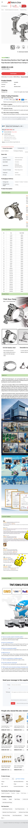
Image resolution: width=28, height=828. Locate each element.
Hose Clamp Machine (17, 815)
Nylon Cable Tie (4, 786)
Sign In (3, 142)
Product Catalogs (20, 778)
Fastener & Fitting (23, 9)
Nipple (10, 799)
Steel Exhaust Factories (7, 809)
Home (2, 9)
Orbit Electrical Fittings (7, 802)
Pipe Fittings (17, 799)
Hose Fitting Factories (19, 809)
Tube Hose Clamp (6, 815)
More (2, 818)
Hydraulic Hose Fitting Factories (9, 812)
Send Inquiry (13, 73)
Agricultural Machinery (18, 781)
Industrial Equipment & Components (11, 9)
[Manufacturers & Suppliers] (14, 2)
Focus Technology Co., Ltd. (17, 822)
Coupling (4, 799)
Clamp (2, 781)
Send (13, 703)
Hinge (15, 784)
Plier (2, 784)
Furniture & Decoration (18, 786)
